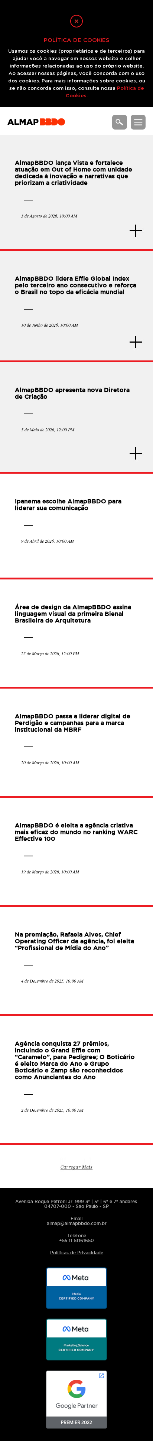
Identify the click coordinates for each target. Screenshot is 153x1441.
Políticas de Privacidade (76, 1252)
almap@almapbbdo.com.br (77, 1223)
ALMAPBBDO (36, 125)
